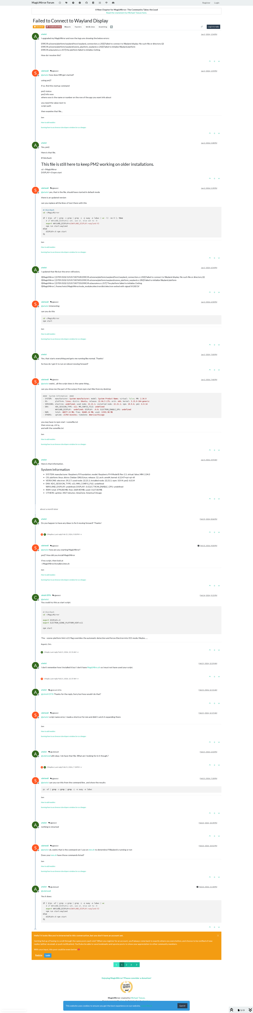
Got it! (182, 1005)
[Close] (218, 936)
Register (38, 955)
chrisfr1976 (46, 595)
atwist (44, 34)
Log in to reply (213, 27)
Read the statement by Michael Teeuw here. (126, 12)
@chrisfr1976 (55, 690)
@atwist (55, 71)
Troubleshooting (54, 27)
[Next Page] (137, 964)
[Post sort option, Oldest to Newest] (202, 27)
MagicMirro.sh (93, 667)
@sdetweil (54, 752)
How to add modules (48, 122)
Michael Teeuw (138, 998)
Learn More (146, 1005)
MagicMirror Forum (43, 2)
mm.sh (92, 849)
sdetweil (44, 71)
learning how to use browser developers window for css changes (63, 127)
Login (48, 955)
